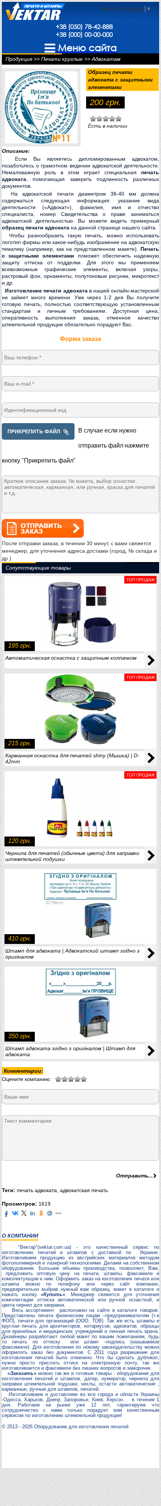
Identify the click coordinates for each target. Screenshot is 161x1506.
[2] (61, 1078)
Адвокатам (106, 59)
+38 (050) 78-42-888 (84, 26)
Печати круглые (62, 59)
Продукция (19, 59)
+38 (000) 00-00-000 (84, 34)
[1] (58, 1078)
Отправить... (134, 1176)
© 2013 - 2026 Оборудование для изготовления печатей (65, 1426)
